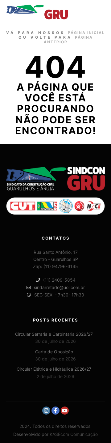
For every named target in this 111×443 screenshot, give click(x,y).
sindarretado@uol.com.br (59, 287)
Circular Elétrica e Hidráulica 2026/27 (54, 369)
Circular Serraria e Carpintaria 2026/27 (54, 334)
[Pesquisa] (88, 12)
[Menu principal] (99, 12)
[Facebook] (55, 411)
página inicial (86, 32)
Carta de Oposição (54, 351)
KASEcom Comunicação (74, 434)
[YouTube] (65, 411)
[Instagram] (46, 411)
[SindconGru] (37, 12)
